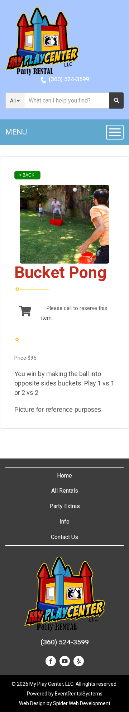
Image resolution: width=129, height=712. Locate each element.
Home (64, 475)
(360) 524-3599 (69, 79)
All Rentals (64, 490)
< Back (26, 175)
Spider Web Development (81, 703)
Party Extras (64, 506)
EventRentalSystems (78, 694)
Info (64, 521)
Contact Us (64, 537)
